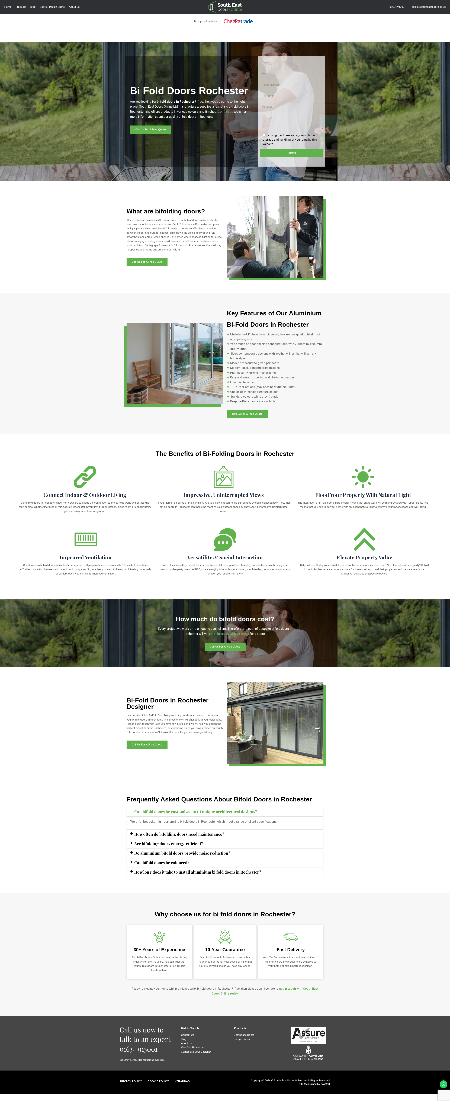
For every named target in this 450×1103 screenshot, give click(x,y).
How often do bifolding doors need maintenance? (179, 834)
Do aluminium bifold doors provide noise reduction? (182, 853)
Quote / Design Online (52, 6)
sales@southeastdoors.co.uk (429, 6)
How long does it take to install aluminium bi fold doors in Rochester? (197, 872)
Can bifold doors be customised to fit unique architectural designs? (195, 811)
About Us (74, 6)
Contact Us (187, 1034)
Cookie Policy (158, 1081)
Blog (33, 6)
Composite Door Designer (196, 1051)
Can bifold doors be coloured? (161, 862)
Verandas (182, 1081)
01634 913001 (398, 6)
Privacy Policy (131, 1081)
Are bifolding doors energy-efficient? (168, 843)
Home (7, 6)
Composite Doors (244, 1034)
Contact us (225, 111)
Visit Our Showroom (192, 1047)
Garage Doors (242, 1039)
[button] (225, 811)
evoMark (325, 1084)
